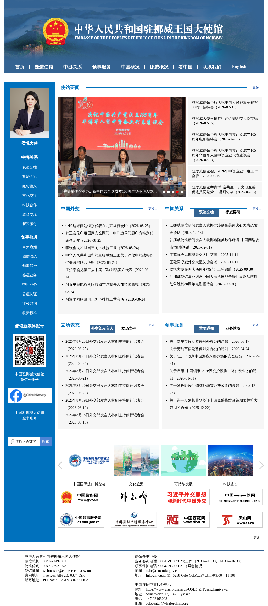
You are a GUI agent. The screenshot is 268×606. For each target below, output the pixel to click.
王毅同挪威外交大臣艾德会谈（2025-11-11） (206, 262)
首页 (20, 67)
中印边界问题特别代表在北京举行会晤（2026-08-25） (108, 226)
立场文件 (128, 328)
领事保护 (29, 266)
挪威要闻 (233, 212)
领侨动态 (29, 256)
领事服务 (101, 67)
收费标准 (29, 313)
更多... (257, 87)
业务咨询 (29, 303)
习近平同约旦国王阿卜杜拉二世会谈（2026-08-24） (107, 299)
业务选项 (233, 328)
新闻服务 (29, 224)
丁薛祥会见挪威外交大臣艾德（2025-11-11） (206, 255)
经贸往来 (29, 186)
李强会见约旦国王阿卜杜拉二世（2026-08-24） (103, 248)
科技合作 (29, 205)
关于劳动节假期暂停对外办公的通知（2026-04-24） (211, 349)
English (239, 66)
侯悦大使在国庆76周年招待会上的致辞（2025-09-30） (213, 269)
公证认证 (29, 294)
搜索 (45, 441)
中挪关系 (72, 67)
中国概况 (130, 67)
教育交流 (29, 215)
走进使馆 (44, 67)
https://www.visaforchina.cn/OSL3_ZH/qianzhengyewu (187, 589)
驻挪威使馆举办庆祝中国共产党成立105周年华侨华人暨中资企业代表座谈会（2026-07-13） (224, 155)
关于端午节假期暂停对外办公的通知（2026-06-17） (211, 342)
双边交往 (29, 167)
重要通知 (29, 247)
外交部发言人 (102, 328)
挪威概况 (159, 67)
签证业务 (29, 275)
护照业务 (29, 285)
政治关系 (29, 177)
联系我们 (212, 67)
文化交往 (29, 196)
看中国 (185, 67)
